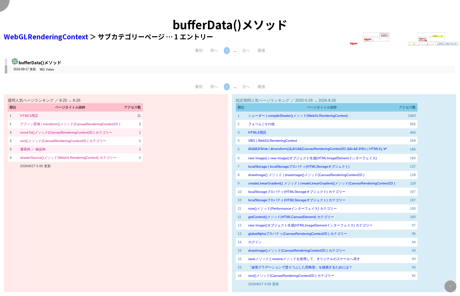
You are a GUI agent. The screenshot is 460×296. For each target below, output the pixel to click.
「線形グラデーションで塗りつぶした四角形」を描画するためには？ (300, 267)
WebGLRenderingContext (46, 36)
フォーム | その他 (261, 124)
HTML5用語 (29, 116)
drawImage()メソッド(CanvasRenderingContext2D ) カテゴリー (296, 250)
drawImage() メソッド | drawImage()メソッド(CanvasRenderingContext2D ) (306, 175)
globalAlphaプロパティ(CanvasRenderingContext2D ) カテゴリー (297, 234)
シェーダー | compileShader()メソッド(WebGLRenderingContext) (298, 116)
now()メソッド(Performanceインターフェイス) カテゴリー (292, 208)
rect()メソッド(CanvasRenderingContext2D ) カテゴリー (63, 141)
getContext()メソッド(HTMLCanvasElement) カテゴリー (291, 217)
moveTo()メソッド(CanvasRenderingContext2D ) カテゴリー (66, 132)
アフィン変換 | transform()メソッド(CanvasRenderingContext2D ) (70, 124)
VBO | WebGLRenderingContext (272, 140)
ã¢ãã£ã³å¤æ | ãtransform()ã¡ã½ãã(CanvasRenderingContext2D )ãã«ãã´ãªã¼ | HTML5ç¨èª (317, 149)
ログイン (255, 242)
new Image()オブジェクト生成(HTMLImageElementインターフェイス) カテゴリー (310, 225)
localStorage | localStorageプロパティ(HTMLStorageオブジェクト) (299, 166)
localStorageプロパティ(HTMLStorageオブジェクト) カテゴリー (296, 192)
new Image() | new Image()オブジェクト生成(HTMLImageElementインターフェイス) (312, 158)
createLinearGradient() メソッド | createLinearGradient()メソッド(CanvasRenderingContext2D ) (321, 183)
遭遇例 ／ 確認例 (33, 149)
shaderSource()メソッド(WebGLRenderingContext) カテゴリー (68, 158)
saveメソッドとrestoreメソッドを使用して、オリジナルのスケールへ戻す (304, 259)
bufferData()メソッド (40, 62)
